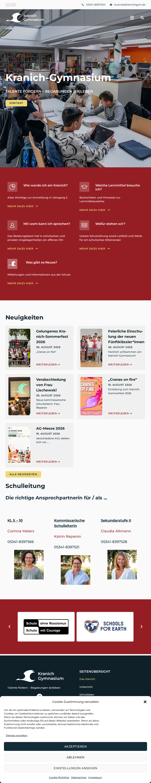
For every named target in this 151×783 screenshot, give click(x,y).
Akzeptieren (75, 746)
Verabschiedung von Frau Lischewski (51, 384)
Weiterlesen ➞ (48, 364)
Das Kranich (87, 679)
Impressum (95, 777)
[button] (145, 702)
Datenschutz (78, 777)
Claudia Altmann (116, 531)
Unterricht (86, 686)
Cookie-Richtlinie (59, 777)
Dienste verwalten (16, 735)
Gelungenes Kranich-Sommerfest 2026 (52, 336)
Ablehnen (76, 757)
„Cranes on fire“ (122, 379)
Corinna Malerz (20, 531)
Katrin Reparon (67, 536)
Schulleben (86, 694)
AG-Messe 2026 (50, 428)
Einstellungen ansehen (75, 768)
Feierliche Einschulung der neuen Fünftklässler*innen (126, 336)
